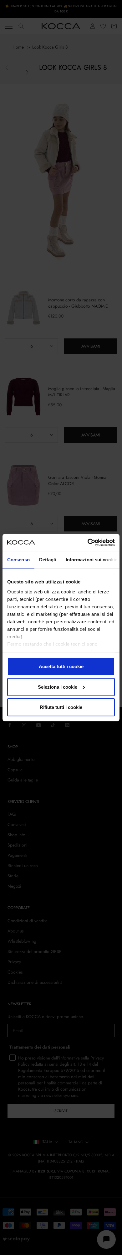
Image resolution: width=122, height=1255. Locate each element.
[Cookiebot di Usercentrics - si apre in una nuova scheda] (88, 542)
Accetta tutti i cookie (61, 666)
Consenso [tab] (18, 559)
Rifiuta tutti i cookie (61, 707)
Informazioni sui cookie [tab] (91, 559)
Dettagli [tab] (47, 559)
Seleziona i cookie (57, 686)
